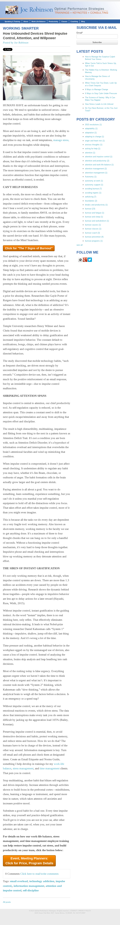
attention (90, 153)
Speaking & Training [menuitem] (12, 21)
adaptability (91, 128)
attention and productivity (97, 161)
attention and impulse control (98, 157)
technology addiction (41, 881)
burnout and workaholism (97, 221)
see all (80, 245)
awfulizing (90, 197)
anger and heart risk (95, 141)
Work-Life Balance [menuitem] (38, 21)
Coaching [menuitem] (74, 21)
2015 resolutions (93, 124)
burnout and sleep (94, 217)
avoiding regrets (93, 193)
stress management (23, 768)
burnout (90, 209)
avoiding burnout (93, 189)
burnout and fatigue (94, 213)
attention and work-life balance (99, 165)
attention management (96, 169)
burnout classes (93, 229)
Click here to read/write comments (39, 873)
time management (50, 768)
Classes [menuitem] (64, 21)
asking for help (92, 148)
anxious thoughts (93, 145)
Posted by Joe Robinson (15, 42)
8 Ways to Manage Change (96, 89)
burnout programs (94, 241)
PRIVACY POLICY (85, 911)
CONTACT (73, 911)
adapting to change (94, 136)
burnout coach (92, 233)
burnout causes (93, 225)
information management (29, 885)
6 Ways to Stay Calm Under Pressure (101, 93)
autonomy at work (94, 181)
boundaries (91, 201)
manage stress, (61, 140)
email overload (19, 881)
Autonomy (90, 177)
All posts (7, 902)
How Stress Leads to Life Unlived (99, 104)
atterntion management (96, 173)
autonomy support (94, 185)
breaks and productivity (96, 205)
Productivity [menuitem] (53, 21)
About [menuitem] (25, 21)
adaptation (91, 133)
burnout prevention (94, 237)
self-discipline (31, 890)
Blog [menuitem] (83, 21)
